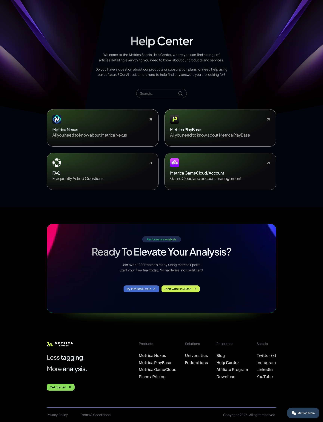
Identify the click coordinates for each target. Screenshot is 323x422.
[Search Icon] (161, 93)
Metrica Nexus (152, 355)
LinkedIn (265, 369)
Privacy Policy (57, 414)
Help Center (227, 362)
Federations (196, 362)
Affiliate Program (232, 369)
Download (226, 376)
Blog (220, 355)
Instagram (266, 362)
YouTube (265, 376)
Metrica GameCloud (157, 369)
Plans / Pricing (152, 376)
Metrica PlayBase (155, 362)
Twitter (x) (266, 355)
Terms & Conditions (95, 414)
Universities (196, 355)
